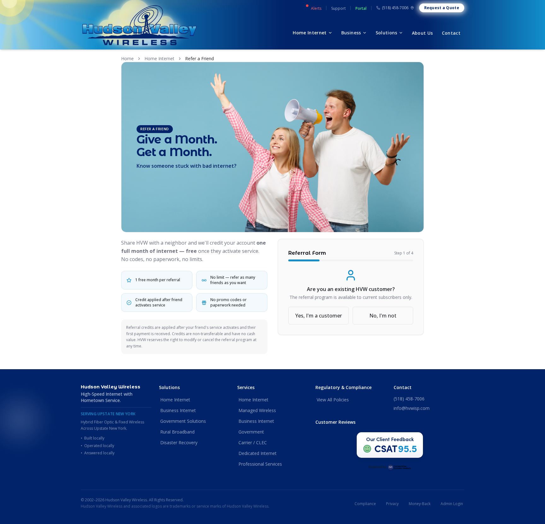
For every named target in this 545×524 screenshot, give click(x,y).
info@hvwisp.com (412, 408)
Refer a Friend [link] (199, 58)
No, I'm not (382, 315)
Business (351, 33)
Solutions (386, 33)
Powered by (377, 466)
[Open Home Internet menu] (330, 33)
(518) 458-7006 (395, 7)
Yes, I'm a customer (318, 315)
